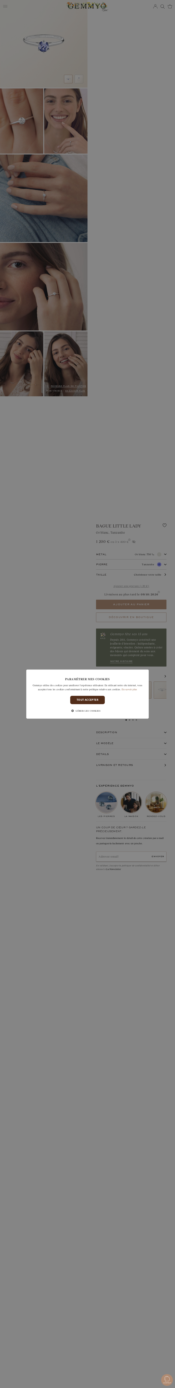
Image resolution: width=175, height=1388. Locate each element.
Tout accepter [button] (87, 700)
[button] (87, 710)
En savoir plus (129, 689)
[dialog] (87, 693)
